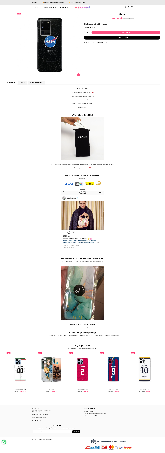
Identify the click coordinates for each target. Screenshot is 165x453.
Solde (18, 13)
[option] (48, 44)
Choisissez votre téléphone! (96, 24)
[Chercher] (125, 7)
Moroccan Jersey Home (82, 389)
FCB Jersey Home (113, 389)
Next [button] (162, 375)
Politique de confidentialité (90, 416)
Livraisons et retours (88, 411)
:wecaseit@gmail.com (40, 417)
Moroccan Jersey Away (20, 389)
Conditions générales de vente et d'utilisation (95, 413)
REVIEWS (22, 83)
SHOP (37, 7)
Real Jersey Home (144, 389)
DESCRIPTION (11, 83)
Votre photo (51, 389)
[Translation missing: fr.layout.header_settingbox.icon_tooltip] (128, 7)
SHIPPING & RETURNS (36, 83)
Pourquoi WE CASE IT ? (49, 7)
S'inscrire (76, 431)
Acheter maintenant (122, 37)
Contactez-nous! (64, 7)
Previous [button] (2, 375)
